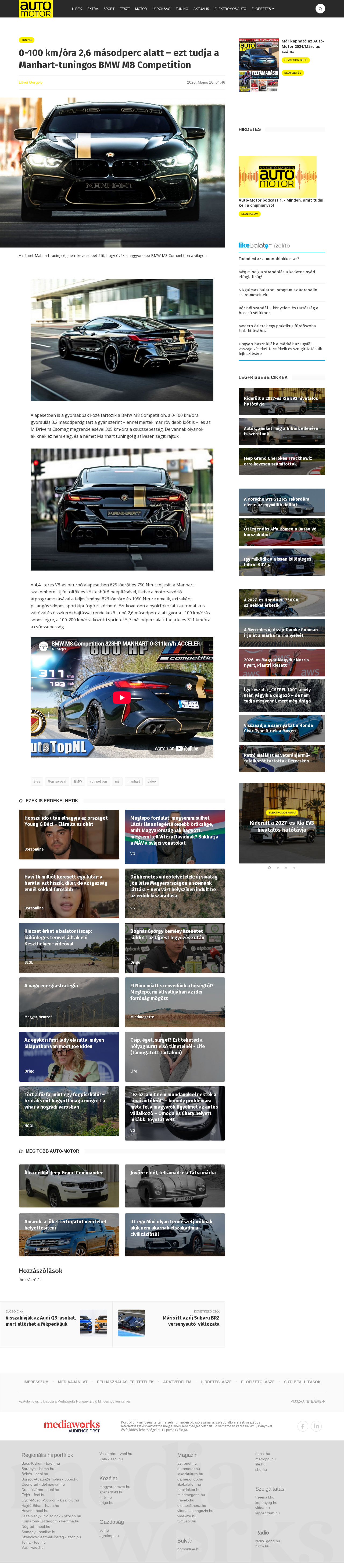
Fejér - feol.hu (33, 1495)
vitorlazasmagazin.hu (195, 1510)
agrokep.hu (109, 1535)
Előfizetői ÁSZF (258, 1382)
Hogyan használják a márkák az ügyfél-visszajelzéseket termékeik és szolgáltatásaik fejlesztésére (280, 349)
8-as (37, 781)
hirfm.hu (262, 1546)
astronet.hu (187, 1463)
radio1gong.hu (267, 1541)
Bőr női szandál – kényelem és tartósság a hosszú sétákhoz (278, 310)
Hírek (77, 9)
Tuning (182, 9)
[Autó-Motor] (36, 8)
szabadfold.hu (111, 1492)
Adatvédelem (177, 1382)
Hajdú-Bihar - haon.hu (40, 1505)
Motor (141, 9)
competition (98, 781)
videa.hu (262, 1507)
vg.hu (104, 1530)
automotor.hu (188, 1469)
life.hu (260, 1464)
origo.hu (106, 1502)
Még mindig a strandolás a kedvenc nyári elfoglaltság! (277, 274)
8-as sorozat (57, 781)
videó (152, 781)
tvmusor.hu (186, 1521)
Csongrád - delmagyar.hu (43, 1484)
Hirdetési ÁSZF (216, 1382)
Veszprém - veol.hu (115, 1453)
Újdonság (161, 9)
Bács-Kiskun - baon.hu (41, 1463)
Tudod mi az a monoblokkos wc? (269, 258)
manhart (134, 781)
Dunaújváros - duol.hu (40, 1489)
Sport (108, 9)
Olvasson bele (295, 60)
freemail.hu (264, 1497)
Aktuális (201, 9)
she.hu (261, 1469)
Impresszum (36, 1382)
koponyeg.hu (266, 1502)
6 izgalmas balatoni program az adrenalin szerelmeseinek (278, 292)
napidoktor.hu (188, 1489)
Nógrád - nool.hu (36, 1526)
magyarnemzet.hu (114, 1487)
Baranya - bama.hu (38, 1469)
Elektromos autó (230, 9)
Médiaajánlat (73, 1382)
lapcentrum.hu (267, 1513)
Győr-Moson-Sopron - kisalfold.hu (50, 1500)
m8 (117, 781)
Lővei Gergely (30, 82)
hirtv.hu (105, 1497)
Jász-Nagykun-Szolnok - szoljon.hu (51, 1516)
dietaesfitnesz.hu (191, 1505)
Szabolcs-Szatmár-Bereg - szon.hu (51, 1537)
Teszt (125, 9)
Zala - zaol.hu (111, 1459)
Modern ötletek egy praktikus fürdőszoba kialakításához (277, 328)
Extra (92, 9)
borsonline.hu (188, 1549)
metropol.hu (265, 1459)
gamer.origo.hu (190, 1479)
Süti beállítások (302, 1382)
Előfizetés (261, 9)
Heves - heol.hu (35, 1510)
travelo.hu (185, 1500)
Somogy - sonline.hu (39, 1532)
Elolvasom (249, 213)
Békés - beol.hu (35, 1474)
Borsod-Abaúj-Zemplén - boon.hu (50, 1479)
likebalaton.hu (189, 1484)
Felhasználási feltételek (125, 1382)
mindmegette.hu (191, 1495)
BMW (78, 781)
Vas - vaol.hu (33, 1547)
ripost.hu (262, 1453)
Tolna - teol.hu (34, 1542)
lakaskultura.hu (190, 1474)
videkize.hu (186, 1516)
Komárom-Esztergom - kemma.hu (50, 1521)
